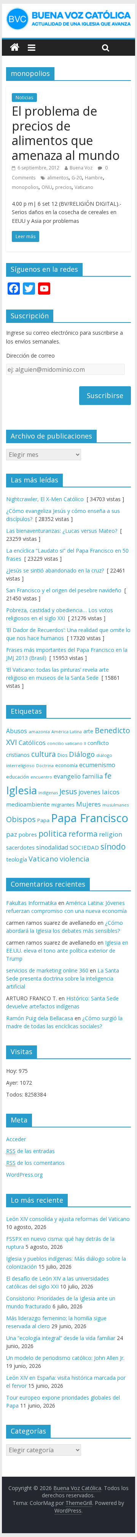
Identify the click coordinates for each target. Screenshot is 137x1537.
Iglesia (21, 790)
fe (108, 776)
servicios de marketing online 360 (47, 970)
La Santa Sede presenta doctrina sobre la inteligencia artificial (62, 978)
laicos (110, 791)
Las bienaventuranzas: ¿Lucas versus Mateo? (61, 530)
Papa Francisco (89, 818)
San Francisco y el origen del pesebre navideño (63, 590)
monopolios (25, 187)
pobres (28, 834)
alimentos (57, 177)
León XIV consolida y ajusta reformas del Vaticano (68, 1219)
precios (63, 187)
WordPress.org (24, 1174)
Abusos (16, 731)
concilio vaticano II (66, 743)
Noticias (24, 97)
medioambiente (28, 804)
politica (52, 833)
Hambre (94, 177)
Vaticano (84, 187)
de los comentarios (35, 1162)
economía (66, 765)
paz (11, 834)
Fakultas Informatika (31, 902)
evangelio (67, 776)
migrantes (63, 804)
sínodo (113, 846)
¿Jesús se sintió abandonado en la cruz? (55, 570)
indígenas (48, 792)
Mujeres (88, 804)
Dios (62, 755)
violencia (74, 858)
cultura (43, 754)
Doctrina (45, 765)
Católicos (32, 742)
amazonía (39, 731)
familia (92, 776)
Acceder (16, 1139)
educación (17, 777)
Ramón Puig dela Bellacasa (39, 1018)
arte (88, 731)
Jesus (68, 791)
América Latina (66, 731)
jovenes (89, 792)
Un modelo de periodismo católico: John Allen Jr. (65, 1357)
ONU (46, 187)
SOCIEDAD (84, 847)
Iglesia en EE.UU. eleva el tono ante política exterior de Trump (67, 950)
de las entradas (30, 1151)
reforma (82, 834)
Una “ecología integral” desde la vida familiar (60, 1338)
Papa (43, 820)
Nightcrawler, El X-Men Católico (45, 499)
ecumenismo (97, 765)
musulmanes (115, 805)
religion (111, 834)
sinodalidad (52, 847)
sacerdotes (20, 847)
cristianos (18, 754)
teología (16, 859)
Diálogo (82, 754)
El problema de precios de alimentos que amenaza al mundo (65, 133)
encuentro (41, 777)
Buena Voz (81, 168)
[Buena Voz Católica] (14, 47)
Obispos (21, 819)
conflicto (98, 743)
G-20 (77, 177)
